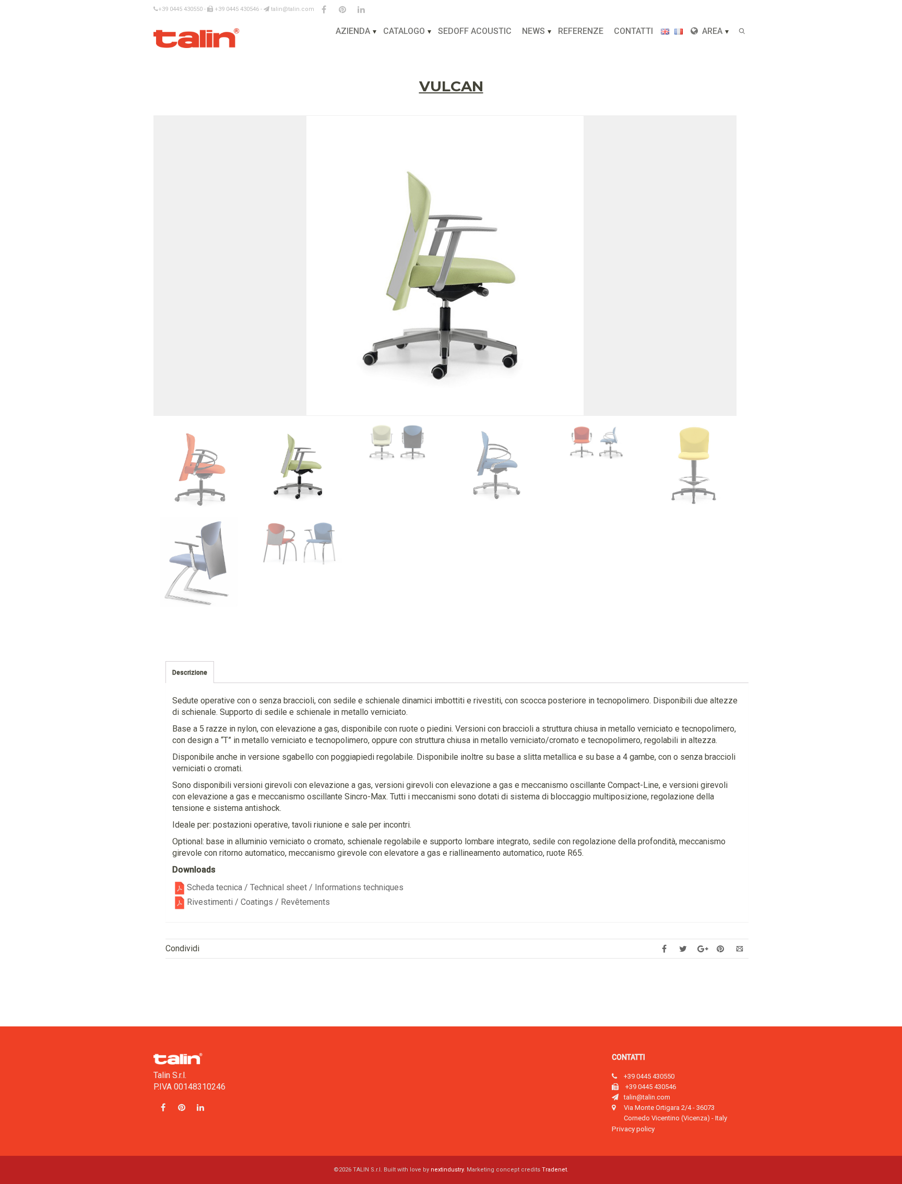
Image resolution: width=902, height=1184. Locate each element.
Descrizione (189, 672)
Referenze (580, 31)
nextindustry (447, 1169)
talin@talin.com (291, 9)
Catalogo (404, 31)
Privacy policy (633, 1129)
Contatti (633, 31)
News (533, 31)
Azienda (353, 31)
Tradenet (554, 1169)
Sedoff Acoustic (475, 31)
